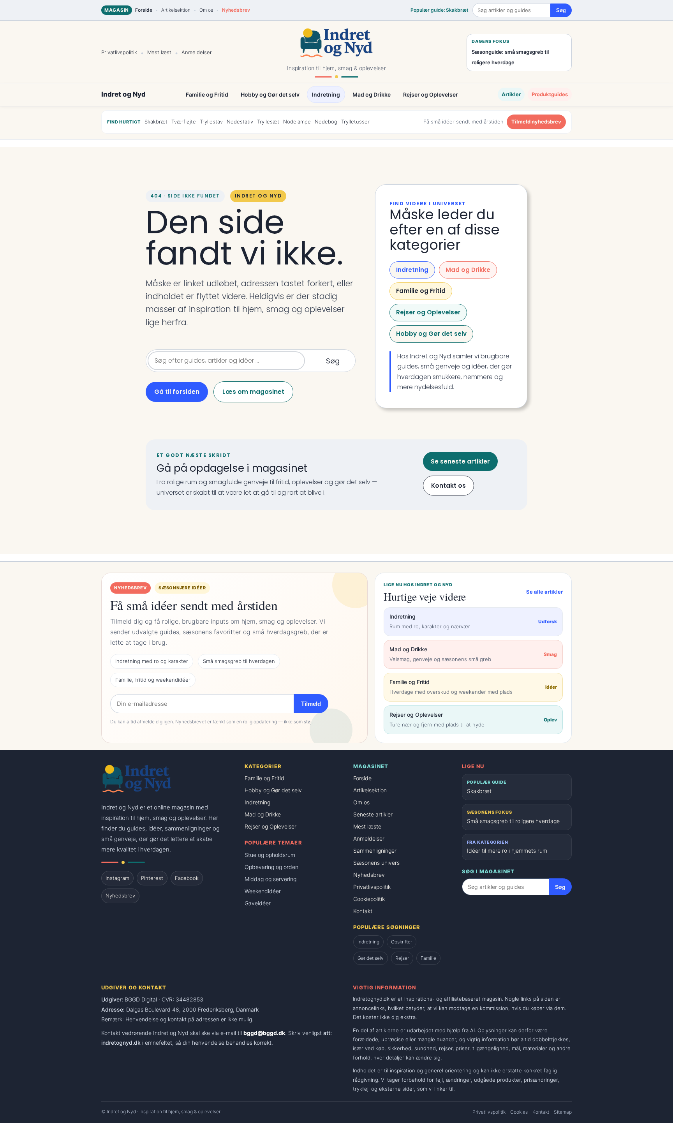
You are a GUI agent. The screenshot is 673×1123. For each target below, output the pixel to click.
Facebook (187, 878)
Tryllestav (211, 121)
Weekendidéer (263, 891)
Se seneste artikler (460, 461)
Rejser (402, 958)
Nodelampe (297, 121)
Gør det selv (371, 958)
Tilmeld (311, 703)
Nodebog (326, 121)
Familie (428, 958)
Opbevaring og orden (271, 867)
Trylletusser (355, 121)
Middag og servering (270, 879)
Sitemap (563, 1112)
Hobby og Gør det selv (270, 95)
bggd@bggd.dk (264, 1033)
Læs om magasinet (253, 392)
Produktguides (550, 94)
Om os (206, 10)
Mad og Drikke (371, 95)
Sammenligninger (374, 850)
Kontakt (362, 911)
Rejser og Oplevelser (430, 95)
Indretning (326, 95)
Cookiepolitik (369, 899)
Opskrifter (401, 942)
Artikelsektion (175, 10)
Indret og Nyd (123, 94)
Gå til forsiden (176, 392)
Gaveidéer (258, 903)
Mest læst (159, 52)
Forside (143, 10)
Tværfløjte (183, 121)
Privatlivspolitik (119, 52)
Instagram (117, 878)
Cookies (519, 1112)
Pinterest (152, 878)
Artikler (511, 94)
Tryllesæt (268, 121)
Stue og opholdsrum (270, 855)
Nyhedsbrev (236, 10)
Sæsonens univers (376, 862)
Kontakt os (448, 485)
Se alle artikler (544, 592)
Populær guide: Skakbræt (439, 10)
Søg (561, 10)
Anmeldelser (196, 52)
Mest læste (367, 826)
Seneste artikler (373, 814)
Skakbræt (155, 121)
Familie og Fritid (207, 95)
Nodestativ (240, 121)
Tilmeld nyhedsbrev (536, 121)
